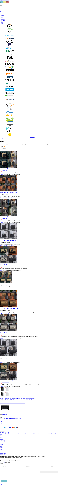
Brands (2, 23)
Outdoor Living (3, 19)
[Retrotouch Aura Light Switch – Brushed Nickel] (8, 215)
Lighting (2, 17)
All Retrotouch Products (4, 399)
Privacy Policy (1, 437)
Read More (7, 197)
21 (1, 422)
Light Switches (3, 170)
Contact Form (1, 452)
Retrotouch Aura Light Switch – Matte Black (8, 240)
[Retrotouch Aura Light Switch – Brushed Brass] (8, 167)
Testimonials (1, 449)
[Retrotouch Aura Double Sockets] (8, 263)
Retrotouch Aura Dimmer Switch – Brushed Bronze (9, 308)
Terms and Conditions (2, 438)
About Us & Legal (3, 462)
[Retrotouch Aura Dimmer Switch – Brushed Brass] (6, 282)
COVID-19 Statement (2, 440)
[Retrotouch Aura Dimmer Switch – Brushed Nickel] (8, 331)
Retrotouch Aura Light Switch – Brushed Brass (8, 168)
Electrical (2, 22)
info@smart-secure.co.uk (2, 431)
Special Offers (1, 447)
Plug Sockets (3, 382)
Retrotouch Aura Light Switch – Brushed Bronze (8, 192)
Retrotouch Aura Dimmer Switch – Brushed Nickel (9, 332)
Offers (2, 138)
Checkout (1, 445)
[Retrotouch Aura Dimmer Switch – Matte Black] (8, 355)
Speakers (2, 16)
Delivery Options (2, 439)
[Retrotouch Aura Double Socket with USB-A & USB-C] (8, 379)
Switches (6, 170)
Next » (2, 423)
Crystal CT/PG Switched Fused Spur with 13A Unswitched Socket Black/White (14, 412)
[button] (1, 484)
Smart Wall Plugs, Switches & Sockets (29, 399)
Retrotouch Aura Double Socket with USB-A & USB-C (9, 380)
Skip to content (7, 0)
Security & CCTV (3, 15)
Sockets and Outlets (7, 382)
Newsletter (1, 446)
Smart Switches (22, 399)
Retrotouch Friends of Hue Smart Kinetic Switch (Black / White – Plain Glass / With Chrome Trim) (17, 398)
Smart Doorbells (3, 20)
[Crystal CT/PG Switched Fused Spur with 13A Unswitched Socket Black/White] (5, 411)
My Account (1, 444)
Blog (1, 139)
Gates (2, 21)
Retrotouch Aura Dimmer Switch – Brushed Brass (9, 284)
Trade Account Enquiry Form (3, 454)
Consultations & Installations (3, 453)
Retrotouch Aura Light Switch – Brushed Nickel (8, 216)
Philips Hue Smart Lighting (18, 399)
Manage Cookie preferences (3, 0)
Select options (1, 174)
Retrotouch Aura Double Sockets (5, 264)
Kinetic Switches (9, 399)
